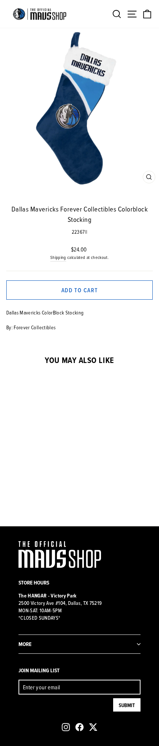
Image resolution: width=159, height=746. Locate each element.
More (24, 644)
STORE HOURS (33, 582)
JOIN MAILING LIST (39, 670)
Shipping (58, 257)
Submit (127, 705)
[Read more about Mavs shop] (39, 13)
